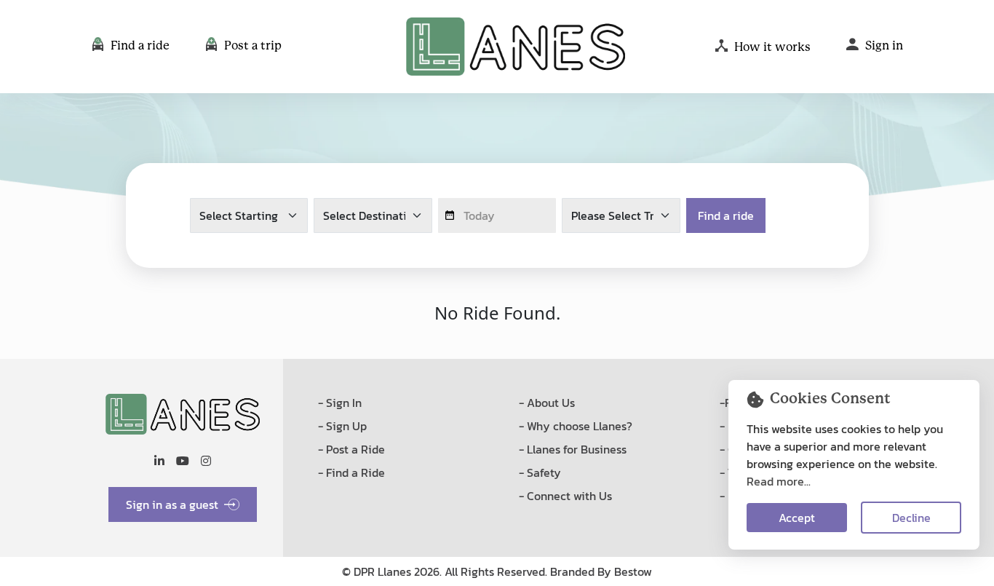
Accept (797, 517)
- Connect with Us (565, 495)
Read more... (779, 481)
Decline (911, 517)
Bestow (633, 571)
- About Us (547, 402)
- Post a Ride (351, 449)
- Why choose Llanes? (575, 426)
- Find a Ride (351, 472)
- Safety (540, 472)
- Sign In (340, 402)
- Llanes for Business (573, 449)
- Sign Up (342, 426)
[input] (497, 215)
